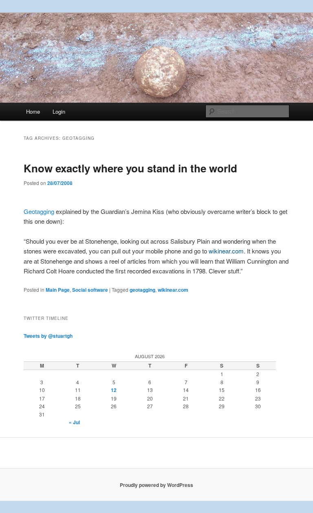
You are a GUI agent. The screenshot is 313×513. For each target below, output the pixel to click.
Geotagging (39, 211)
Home (33, 111)
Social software (90, 289)
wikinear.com (173, 289)
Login (59, 111)
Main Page (58, 289)
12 (114, 390)
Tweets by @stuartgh (48, 335)
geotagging (142, 289)
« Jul (74, 422)
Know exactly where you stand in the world (130, 168)
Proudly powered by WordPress (156, 485)
